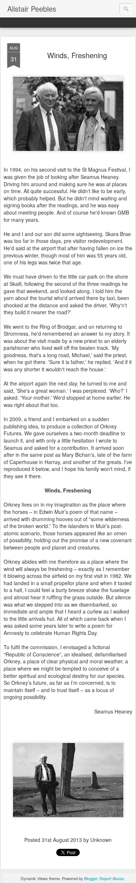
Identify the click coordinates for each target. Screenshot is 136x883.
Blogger (90, 878)
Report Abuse (111, 878)
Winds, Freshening (77, 55)
